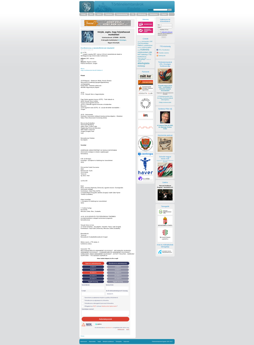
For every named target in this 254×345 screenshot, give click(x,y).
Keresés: (150, 9)
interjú (139, 50)
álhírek (139, 61)
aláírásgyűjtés (145, 41)
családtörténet (147, 45)
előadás (139, 47)
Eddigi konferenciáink (165, 102)
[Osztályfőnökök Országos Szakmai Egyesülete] (145, 90)
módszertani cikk (145, 52)
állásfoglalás (144, 63)
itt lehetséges (122, 40)
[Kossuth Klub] (145, 94)
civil (151, 41)
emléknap (144, 47)
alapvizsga (139, 41)
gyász (149, 47)
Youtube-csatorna (163, 53)
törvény (148, 59)
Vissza (82, 336)
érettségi (141, 66)
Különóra (144, 49)
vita (150, 59)
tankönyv (144, 54)
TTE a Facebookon (163, 50)
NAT (139, 54)
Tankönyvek (161, 55)
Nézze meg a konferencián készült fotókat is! (92, 69)
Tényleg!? (142, 59)
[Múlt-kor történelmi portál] (145, 78)
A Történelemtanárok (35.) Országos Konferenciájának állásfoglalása (165, 98)
